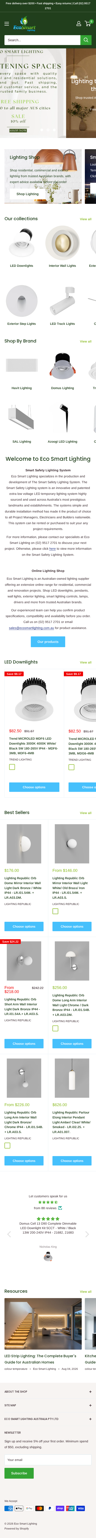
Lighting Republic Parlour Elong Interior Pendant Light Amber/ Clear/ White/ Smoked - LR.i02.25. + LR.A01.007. (71, 1122)
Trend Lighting (20, 759)
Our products (48, 642)
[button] (10, 1234)
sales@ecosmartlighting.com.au (31, 628)
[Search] (86, 40)
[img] (48, 1202)
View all (86, 219)
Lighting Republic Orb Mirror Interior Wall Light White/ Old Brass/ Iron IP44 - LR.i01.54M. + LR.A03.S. (70, 887)
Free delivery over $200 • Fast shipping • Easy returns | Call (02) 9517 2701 (48, 6)
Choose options (34, 787)
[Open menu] (6, 24)
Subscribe (19, 1473)
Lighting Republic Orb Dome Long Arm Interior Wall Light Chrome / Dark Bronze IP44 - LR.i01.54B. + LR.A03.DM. (71, 1005)
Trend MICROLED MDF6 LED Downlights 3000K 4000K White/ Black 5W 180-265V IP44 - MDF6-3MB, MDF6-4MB (33, 746)
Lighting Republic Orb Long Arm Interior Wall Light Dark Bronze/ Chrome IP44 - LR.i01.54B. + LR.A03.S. (23, 1122)
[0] (88, 23)
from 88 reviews (45, 1208)
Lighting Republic (17, 904)
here (52, 548)
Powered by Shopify (16, 1528)
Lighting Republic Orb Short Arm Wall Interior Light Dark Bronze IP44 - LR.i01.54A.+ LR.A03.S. (22, 1006)
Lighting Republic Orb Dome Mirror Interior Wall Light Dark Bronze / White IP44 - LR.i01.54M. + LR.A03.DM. (23, 887)
